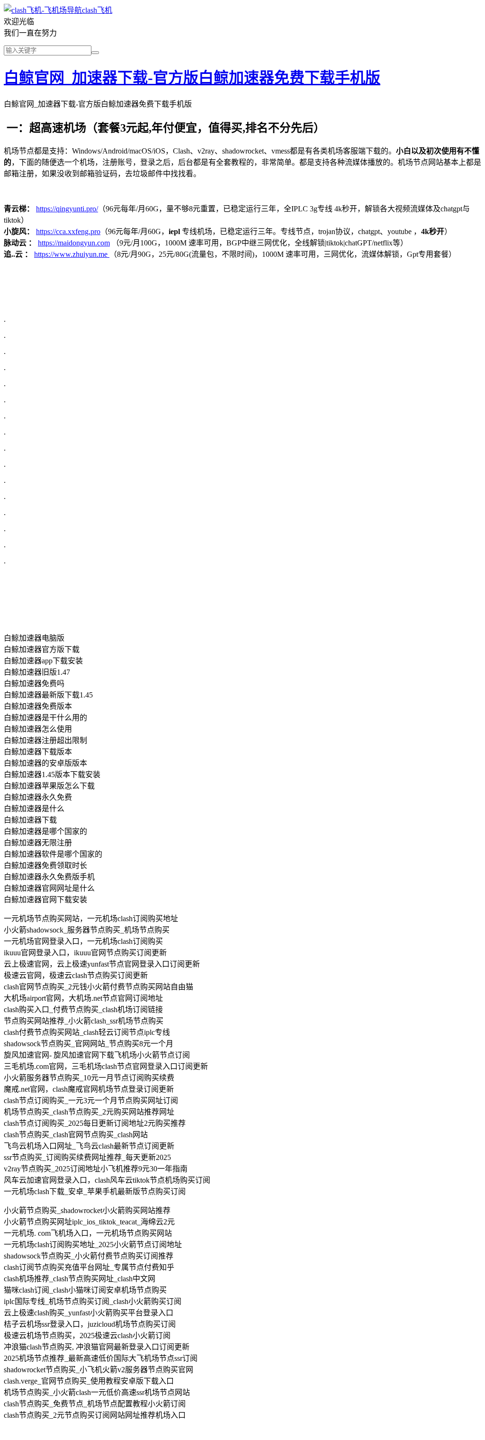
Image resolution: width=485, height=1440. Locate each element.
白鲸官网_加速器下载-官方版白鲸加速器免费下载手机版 (192, 77)
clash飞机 (97, 10)
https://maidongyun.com (74, 243)
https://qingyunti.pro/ (67, 209)
